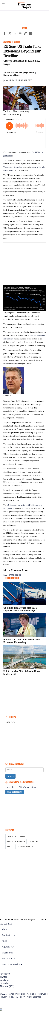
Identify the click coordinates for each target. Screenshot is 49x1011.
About (5, 929)
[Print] (30, 33)
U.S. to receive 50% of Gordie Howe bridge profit (21, 672)
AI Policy (20, 996)
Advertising (8, 946)
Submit (10, 776)
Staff (4, 941)
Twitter (3, 976)
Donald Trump (25, 846)
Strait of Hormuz (16, 841)
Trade (18, 574)
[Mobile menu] (3, 4)
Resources (7, 958)
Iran (22, 836)
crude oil (12, 836)
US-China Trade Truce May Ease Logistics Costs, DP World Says (20, 609)
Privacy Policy (7, 996)
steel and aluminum (37, 335)
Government (7, 42)
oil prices (33, 841)
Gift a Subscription (27, 787)
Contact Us (8, 935)
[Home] (24, 5)
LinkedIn (4, 983)
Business (17, 42)
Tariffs (10, 574)
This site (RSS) (7, 986)
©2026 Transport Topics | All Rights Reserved (23, 993)
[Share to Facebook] (5, 33)
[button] (25, 33)
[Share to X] (10, 33)
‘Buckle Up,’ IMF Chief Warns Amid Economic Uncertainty (21, 641)
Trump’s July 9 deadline (12, 167)
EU (4, 574)
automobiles (8, 338)
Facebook (5, 973)
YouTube (4, 979)
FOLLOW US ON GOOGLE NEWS (14, 792)
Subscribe (10, 787)
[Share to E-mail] (20, 33)
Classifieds (7, 952)
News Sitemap (34, 996)
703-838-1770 (6, 923)
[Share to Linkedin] (15, 33)
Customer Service (11, 964)
